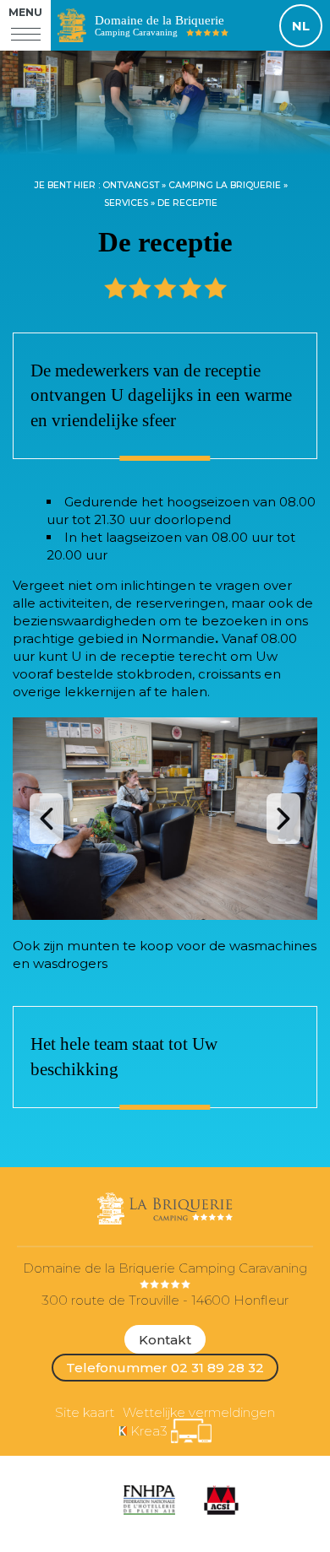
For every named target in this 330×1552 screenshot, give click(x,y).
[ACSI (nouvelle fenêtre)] (221, 1500)
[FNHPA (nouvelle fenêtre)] (149, 1500)
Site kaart (84, 1412)
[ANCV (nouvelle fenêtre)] (93, 1500)
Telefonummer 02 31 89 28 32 (165, 1368)
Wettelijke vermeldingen (199, 1412)
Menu (25, 12)
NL (301, 26)
